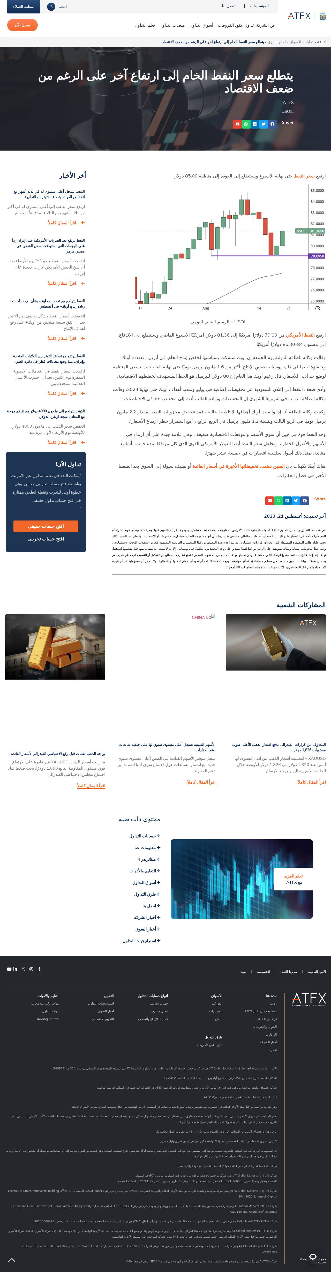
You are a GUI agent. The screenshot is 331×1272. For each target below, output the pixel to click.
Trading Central (47, 1019)
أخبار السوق (277, 42)
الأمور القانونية (317, 971)
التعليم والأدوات (48, 996)
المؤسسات (259, 5)
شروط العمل (288, 971)
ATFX (321, 42)
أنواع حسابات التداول (153, 996)
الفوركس (216, 1003)
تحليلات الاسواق (301, 42)
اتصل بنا (228, 5)
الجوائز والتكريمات (265, 1027)
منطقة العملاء (23, 6)
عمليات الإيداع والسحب (153, 1019)
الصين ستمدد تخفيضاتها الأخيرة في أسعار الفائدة (239, 466)
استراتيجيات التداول (101, 1003)
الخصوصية (263, 971)
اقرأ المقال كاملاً (62, 222)
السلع (218, 1019)
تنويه (243, 971)
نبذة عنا (271, 996)
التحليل (109, 996)
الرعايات (271, 1034)
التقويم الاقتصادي (103, 1019)
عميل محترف (159, 1011)
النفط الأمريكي (300, 335)
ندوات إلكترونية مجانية (45, 1003)
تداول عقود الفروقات (236, 25)
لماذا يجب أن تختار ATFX (260, 1011)
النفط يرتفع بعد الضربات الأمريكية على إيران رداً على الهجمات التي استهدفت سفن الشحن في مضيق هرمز (48, 246)
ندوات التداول (50, 1011)
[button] (272, 124)
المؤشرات (215, 1011)
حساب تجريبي (159, 1003)
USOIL (287, 111)
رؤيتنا (273, 1003)
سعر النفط (304, 176)
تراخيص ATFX (267, 1019)
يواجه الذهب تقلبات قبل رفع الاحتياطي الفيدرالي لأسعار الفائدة (58, 753)
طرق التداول (213, 1037)
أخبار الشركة (268, 1042)
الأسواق (216, 996)
